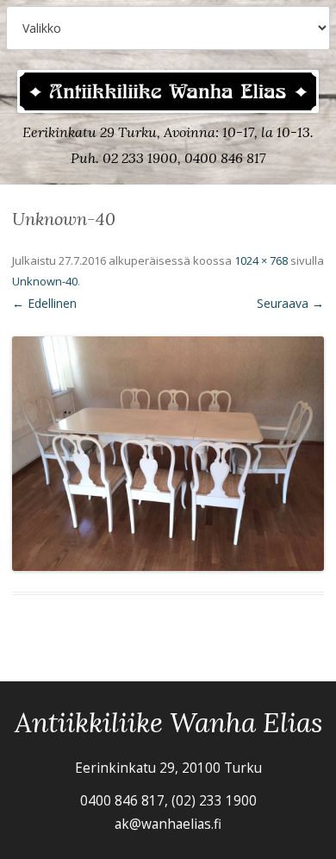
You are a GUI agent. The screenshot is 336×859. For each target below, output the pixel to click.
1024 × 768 (261, 260)
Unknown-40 (45, 281)
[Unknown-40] (168, 453)
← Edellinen (44, 303)
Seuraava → (290, 303)
